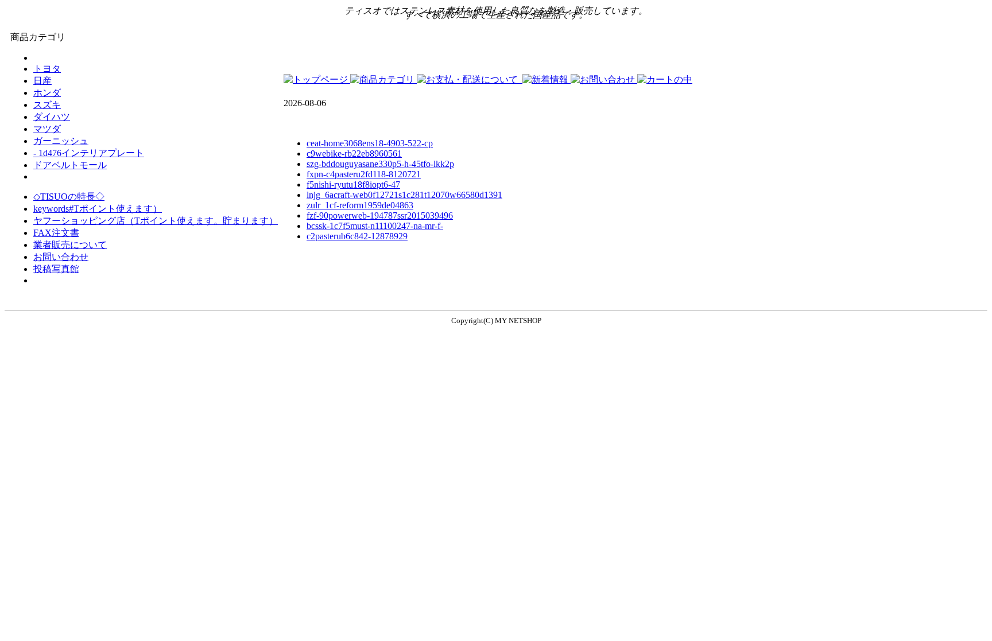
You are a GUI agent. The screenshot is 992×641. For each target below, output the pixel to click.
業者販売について (70, 245)
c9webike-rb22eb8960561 (354, 153)
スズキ (47, 105)
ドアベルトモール (70, 165)
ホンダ (47, 93)
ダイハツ (51, 117)
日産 (42, 81)
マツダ (47, 129)
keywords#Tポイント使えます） (97, 208)
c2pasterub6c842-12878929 (357, 236)
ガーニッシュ (60, 141)
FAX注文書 (56, 233)
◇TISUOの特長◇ (68, 196)
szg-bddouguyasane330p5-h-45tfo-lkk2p (380, 164)
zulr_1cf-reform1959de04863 (360, 205)
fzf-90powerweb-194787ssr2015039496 (380, 215)
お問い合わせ (60, 257)
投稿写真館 (56, 269)
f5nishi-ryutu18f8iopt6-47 (353, 184)
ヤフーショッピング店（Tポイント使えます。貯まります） (155, 221)
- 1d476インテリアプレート (88, 153)
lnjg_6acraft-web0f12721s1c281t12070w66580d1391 (404, 195)
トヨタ (47, 68)
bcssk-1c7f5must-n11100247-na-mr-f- (375, 226)
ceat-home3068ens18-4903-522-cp (370, 143)
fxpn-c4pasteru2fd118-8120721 (364, 174)
